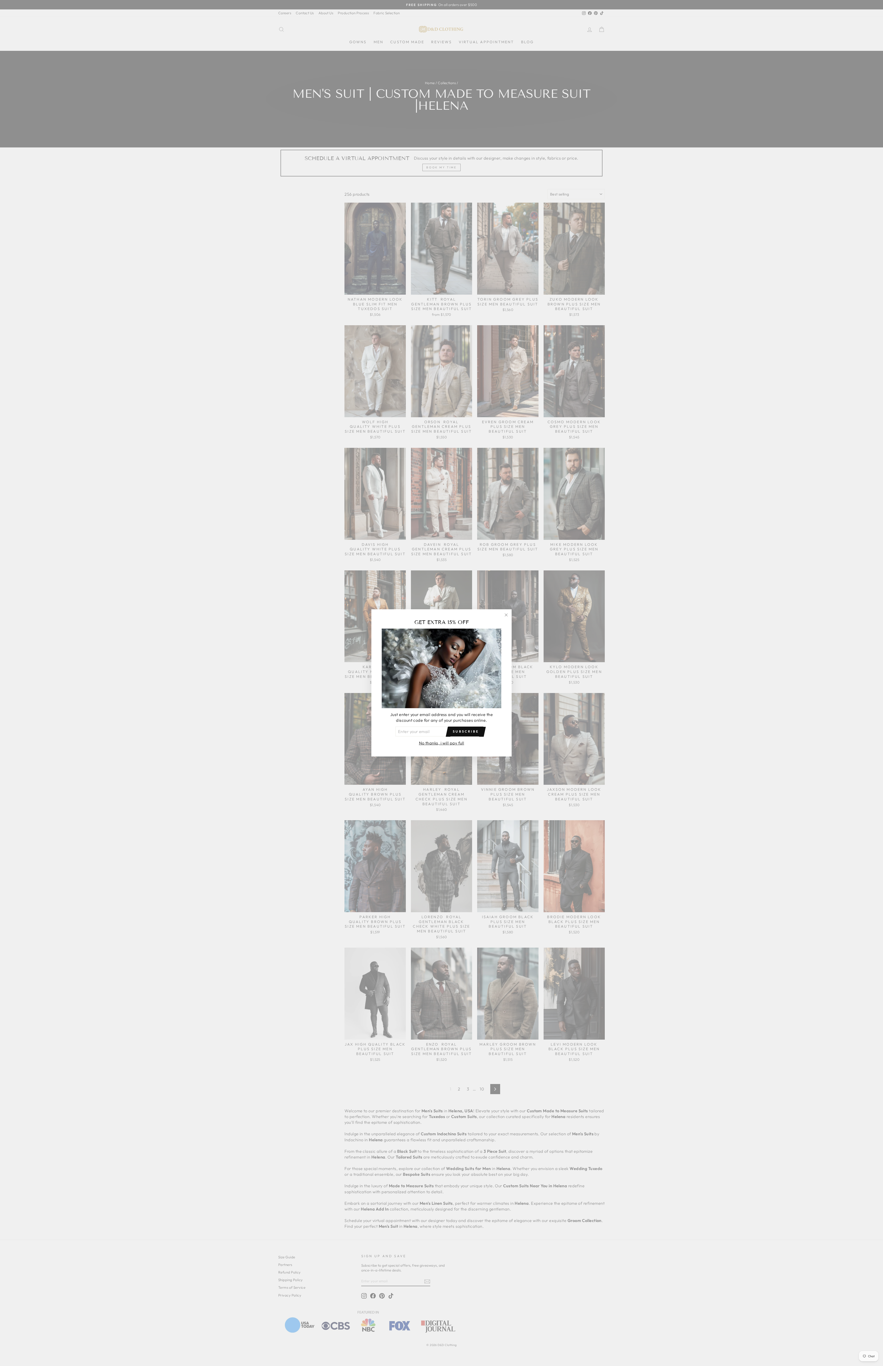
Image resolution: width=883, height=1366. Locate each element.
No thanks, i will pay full (441, 743)
